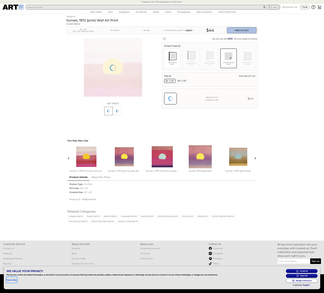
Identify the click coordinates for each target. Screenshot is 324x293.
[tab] (172, 58)
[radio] (169, 81)
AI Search (274, 7)
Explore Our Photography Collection (162, 2)
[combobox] (144, 7)
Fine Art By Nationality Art (167, 216)
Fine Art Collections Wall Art (223, 216)
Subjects (71, 16)
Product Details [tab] (78, 177)
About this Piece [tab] (101, 177)
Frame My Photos (227, 12)
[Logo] (13, 7)
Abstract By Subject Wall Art (103, 221)
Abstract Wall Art (110, 216)
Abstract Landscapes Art (128, 221)
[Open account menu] (296, 7)
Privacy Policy (11, 280)
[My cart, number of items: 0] (319, 7)
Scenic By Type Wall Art (78, 221)
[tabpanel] (210, 90)
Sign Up (315, 261)
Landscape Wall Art (129, 216)
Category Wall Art (76, 216)
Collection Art (202, 216)
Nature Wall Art (147, 216)
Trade (305, 7)
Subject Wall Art (93, 216)
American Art (187, 216)
